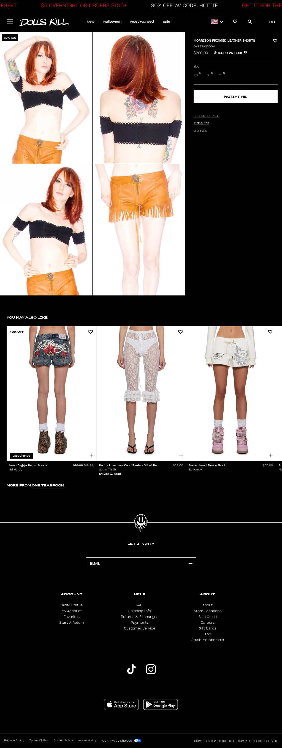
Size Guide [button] (201, 123)
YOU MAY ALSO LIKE (27, 317)
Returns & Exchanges (139, 616)
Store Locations (207, 611)
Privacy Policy (14, 740)
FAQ (139, 605)
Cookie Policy (63, 740)
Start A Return (71, 622)
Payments (139, 622)
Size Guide (208, 616)
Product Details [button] (206, 116)
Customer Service (139, 628)
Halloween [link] (112, 21)
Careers (208, 622)
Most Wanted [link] (142, 21)
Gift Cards (207, 628)
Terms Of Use (38, 740)
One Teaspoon (204, 46)
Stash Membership (207, 640)
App (207, 634)
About (207, 605)
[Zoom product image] (46, 98)
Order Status (72, 605)
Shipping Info (139, 611)
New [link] (90, 21)
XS (196, 75)
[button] (82, 5)
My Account (71, 611)
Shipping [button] (200, 131)
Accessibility (87, 740)
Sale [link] (166, 21)
